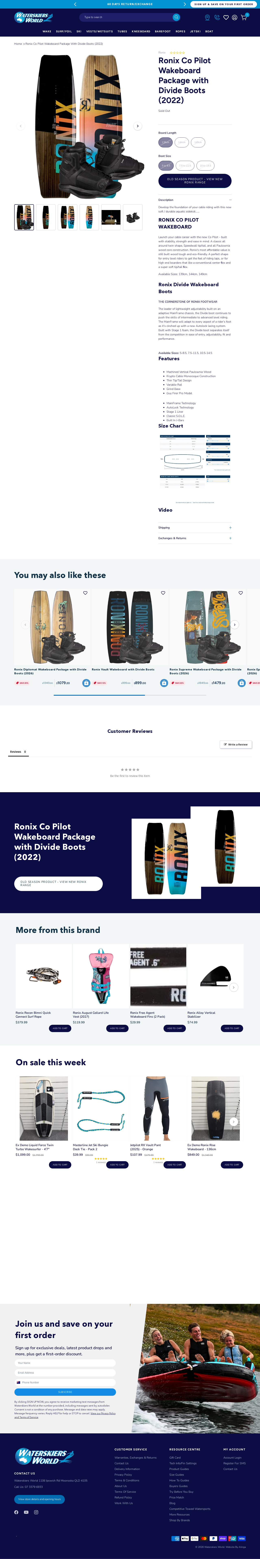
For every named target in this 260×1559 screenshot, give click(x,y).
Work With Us (124, 1503)
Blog (172, 1503)
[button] (234, 624)
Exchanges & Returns (172, 538)
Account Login (232, 1458)
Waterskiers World (214, 1547)
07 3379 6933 (34, 1487)
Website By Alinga (236, 1547)
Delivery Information (127, 1469)
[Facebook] (16, 1512)
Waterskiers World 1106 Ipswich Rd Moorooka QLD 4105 (50, 1481)
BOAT (209, 31)
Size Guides (176, 1475)
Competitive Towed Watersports (189, 1509)
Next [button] (138, 126)
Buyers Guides (178, 1486)
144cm (181, 142)
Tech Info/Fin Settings (183, 1463)
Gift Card (175, 1458)
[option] (79, 126)
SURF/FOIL (64, 31)
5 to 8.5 (166, 165)
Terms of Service (125, 1492)
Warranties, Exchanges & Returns (136, 1458)
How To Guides (179, 1480)
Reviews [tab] (15, 752)
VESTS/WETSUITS (99, 31)
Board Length (167, 133)
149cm (198, 142)
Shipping (164, 528)
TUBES (122, 31)
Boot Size (164, 156)
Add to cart (60, 1028)
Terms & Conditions (127, 1480)
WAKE (47, 31)
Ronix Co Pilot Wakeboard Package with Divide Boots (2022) (64, 44)
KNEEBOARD (141, 31)
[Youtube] (26, 1512)
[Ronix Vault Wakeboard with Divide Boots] (130, 627)
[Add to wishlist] (85, 593)
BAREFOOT (163, 31)
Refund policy (123, 1497)
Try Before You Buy (181, 1492)
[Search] (176, 17)
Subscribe (65, 1392)
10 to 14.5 (205, 165)
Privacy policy (123, 1475)
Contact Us (122, 1463)
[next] (233, 988)
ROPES (181, 31)
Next (185, 4)
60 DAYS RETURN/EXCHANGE (130, 4)
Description (165, 200)
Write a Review (238, 744)
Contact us (230, 1469)
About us (121, 1486)
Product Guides (179, 1469)
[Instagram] (36, 1512)
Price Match (176, 1497)
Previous (75, 4)
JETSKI (195, 31)
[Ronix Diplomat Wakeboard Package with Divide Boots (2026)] (52, 627)
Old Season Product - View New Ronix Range (195, 180)
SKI (79, 31)
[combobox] (130, 17)
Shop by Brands (179, 1520)
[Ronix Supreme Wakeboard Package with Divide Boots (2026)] (208, 627)
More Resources (179, 1515)
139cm (165, 142)
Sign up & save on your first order (223, 4)
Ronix (162, 52)
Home (18, 44)
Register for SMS (234, 1463)
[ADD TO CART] (86, 683)
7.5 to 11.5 (185, 165)
